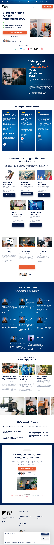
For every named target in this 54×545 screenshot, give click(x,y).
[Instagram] (4, 312)
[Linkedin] (2, 312)
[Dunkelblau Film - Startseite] (4, 6)
